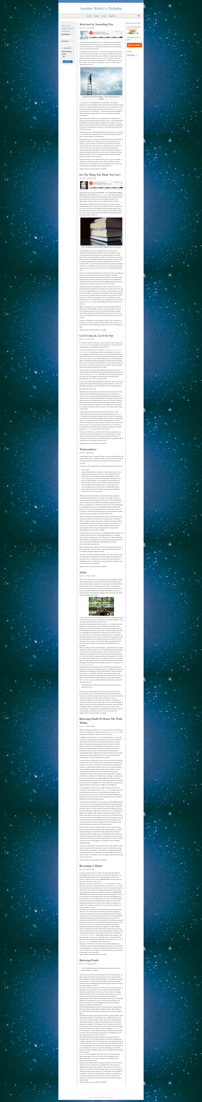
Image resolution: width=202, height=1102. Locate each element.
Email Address (66, 34)
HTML (64, 54)
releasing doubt (104, 884)
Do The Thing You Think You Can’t (100, 174)
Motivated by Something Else (96, 24)
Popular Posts (112, 16)
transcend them (89, 429)
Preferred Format (67, 51)
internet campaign (103, 195)
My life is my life (105, 790)
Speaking (96, 16)
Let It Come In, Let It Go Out (96, 335)
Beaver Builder (110, 1097)
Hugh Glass (90, 302)
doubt (108, 624)
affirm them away (84, 941)
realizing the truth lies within (115, 732)
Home (138, 1)
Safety (83, 572)
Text (64, 56)
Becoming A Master (91, 866)
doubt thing (101, 730)
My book (104, 16)
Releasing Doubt (89, 960)
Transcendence (88, 449)
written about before (85, 345)
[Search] (138, 15)
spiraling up (115, 886)
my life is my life (117, 1028)
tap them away (118, 939)
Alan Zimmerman (86, 680)
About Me (89, 16)
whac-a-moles (94, 374)
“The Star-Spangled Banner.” (88, 935)
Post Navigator (104, 1101)
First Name (65, 41)
